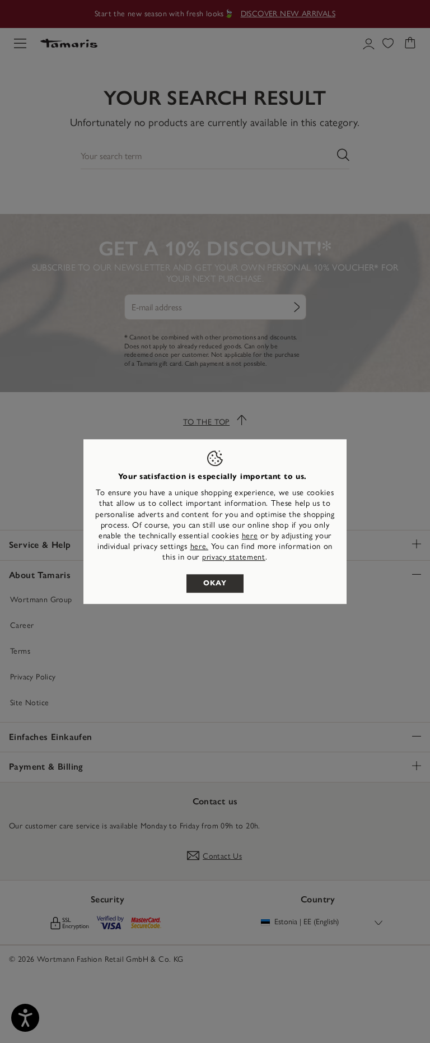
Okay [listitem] (215, 583)
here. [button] (199, 546)
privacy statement (233, 557)
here (250, 536)
